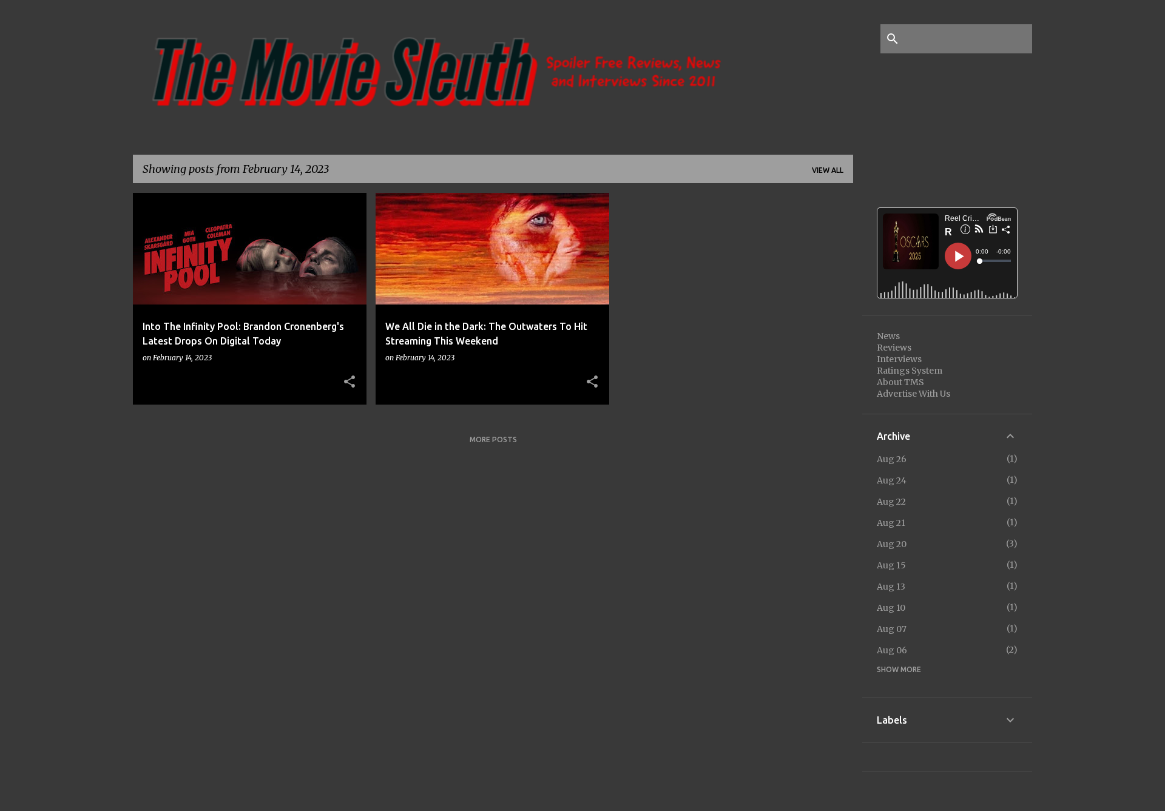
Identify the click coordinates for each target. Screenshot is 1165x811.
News (888, 336)
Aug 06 (892, 650)
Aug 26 (892, 459)
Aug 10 (891, 607)
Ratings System (909, 370)
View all (827, 170)
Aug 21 (891, 522)
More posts (493, 439)
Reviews (894, 347)
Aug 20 (892, 544)
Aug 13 (891, 586)
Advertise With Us (913, 393)
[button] (349, 382)
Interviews (899, 359)
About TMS (900, 382)
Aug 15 (891, 565)
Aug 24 (892, 480)
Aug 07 (892, 629)
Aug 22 (891, 501)
